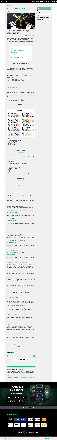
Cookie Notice (26, 438)
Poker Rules (12, 352)
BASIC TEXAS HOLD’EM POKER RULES (18, 50)
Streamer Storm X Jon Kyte (40, 19)
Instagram (26, 377)
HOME (7, 5)
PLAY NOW (33, 1)
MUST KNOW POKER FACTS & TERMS (17, 57)
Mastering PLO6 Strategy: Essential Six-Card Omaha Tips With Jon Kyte (45, 17)
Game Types (14, 5)
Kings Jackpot (38, 12)
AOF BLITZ (38, 10)
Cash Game (8, 352)
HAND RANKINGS (14, 52)
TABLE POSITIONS (15, 54)
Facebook (29, 377)
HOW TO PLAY (10, 5)
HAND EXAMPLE (14, 55)
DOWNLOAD (37, 1)
